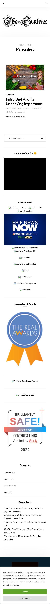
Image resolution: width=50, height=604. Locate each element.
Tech (6, 492)
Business (7, 473)
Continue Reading (15, 117)
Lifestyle (7, 486)
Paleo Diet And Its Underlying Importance (24, 101)
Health (11, 94)
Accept (25, 591)
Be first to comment (16, 112)
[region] (25, 585)
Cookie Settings (25, 598)
